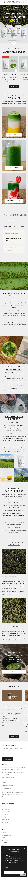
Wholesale (4, 806)
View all (14, 86)
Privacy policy (5, 814)
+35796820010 (7, 788)
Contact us (4, 799)
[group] (14, 24)
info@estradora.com (10, 785)
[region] (14, 24)
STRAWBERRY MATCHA (14, 200)
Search (3, 824)
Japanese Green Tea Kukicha (13, 626)
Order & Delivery (6, 809)
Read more (4, 725)
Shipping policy (5, 817)
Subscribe (14, 671)
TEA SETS (4, 837)
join (14, 872)
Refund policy (5, 819)
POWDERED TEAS (6, 835)
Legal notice (5, 822)
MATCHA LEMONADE (14, 167)
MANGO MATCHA (14, 134)
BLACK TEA (4, 843)
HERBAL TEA (5, 845)
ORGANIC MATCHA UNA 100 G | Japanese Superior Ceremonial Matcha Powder (9, 77)
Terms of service (6, 812)
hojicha (4, 703)
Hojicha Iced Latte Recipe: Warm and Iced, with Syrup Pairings (12, 708)
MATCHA (4, 832)
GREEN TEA (5, 840)
